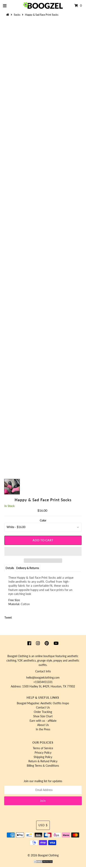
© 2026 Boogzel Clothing (43, 855)
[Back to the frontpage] (8, 14)
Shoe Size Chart (43, 716)
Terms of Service (43, 748)
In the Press (43, 729)
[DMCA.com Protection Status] (43, 862)
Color (43, 520)
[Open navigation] (5, 5)
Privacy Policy (43, 752)
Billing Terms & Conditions (43, 765)
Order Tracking (43, 712)
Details (10, 568)
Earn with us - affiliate (43, 720)
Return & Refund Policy (42, 761)
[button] (42, 551)
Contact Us (43, 707)
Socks (17, 14)
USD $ (43, 825)
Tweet (8, 617)
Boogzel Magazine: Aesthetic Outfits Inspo (43, 703)
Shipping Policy (43, 757)
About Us (43, 725)
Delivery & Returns (27, 568)
